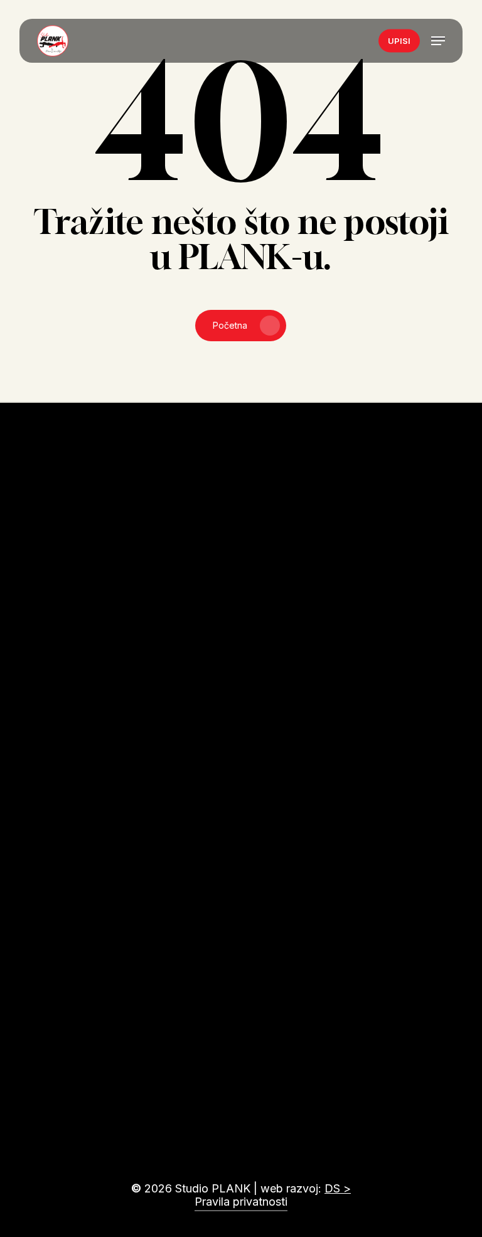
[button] (438, 41)
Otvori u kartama (95, 829)
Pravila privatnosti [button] (241, 1201)
